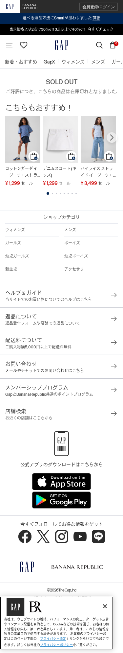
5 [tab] (64, 193)
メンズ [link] (98, 61)
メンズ (70, 230)
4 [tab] (60, 193)
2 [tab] (52, 193)
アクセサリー (76, 269)
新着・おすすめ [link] (21, 61)
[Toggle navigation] (9, 45)
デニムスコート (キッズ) (59, 172)
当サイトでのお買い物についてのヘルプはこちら (48, 299)
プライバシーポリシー (56, 645)
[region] (56, 623)
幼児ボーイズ (76, 256)
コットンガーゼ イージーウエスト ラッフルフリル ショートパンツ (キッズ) (22, 172)
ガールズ (13, 243)
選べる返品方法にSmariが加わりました (61, 18)
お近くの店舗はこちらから (28, 418)
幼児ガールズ (17, 256)
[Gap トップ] (61, 45)
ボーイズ (72, 243)
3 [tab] (56, 193)
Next (112, 137)
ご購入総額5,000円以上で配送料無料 (38, 347)
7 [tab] (72, 193)
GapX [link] (49, 61)
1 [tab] (48, 193)
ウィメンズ (15, 230)
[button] (98, 7)
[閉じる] (105, 606)
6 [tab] (68, 193)
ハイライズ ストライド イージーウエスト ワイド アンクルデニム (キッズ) (97, 172)
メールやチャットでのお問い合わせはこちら (44, 370)
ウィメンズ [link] (73, 61)
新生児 (11, 269)
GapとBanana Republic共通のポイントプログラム (49, 394)
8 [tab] (76, 193)
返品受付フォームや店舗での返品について (42, 323)
